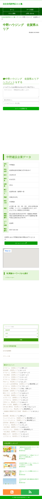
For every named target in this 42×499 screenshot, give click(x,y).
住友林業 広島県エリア (10, 370)
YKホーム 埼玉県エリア (10, 381)
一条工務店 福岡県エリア (11, 427)
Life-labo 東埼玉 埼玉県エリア (12, 407)
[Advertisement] (21, 54)
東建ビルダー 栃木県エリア (12, 434)
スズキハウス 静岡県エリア (12, 397)
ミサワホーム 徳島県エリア (12, 400)
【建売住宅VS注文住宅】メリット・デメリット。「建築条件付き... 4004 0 (29, 449)
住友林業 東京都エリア (10, 416)
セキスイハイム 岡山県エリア (12, 409)
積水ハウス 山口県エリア (11, 393)
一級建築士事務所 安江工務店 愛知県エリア (17, 411)
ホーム (12, 9)
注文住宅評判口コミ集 (12, 4)
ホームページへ (20, 243)
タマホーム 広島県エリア (11, 372)
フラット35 (6, 356)
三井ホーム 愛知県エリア (11, 402)
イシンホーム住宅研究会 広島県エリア (15, 384)
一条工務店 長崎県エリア (11, 395)
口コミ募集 (12, 13)
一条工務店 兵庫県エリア (11, 431)
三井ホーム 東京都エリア (11, 388)
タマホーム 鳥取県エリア (11, 425)
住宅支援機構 (7, 351)
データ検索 (30, 9)
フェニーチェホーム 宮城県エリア (14, 418)
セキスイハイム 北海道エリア (12, 429)
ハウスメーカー (9, 277)
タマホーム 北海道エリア (11, 368)
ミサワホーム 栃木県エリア (12, 436)
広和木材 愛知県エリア (10, 422)
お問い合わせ (30, 13)
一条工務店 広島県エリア (11, 375)
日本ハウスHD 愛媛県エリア (12, 404)
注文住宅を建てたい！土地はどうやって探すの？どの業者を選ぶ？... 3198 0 (29, 457)
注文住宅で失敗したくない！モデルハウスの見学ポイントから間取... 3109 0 (29, 465)
